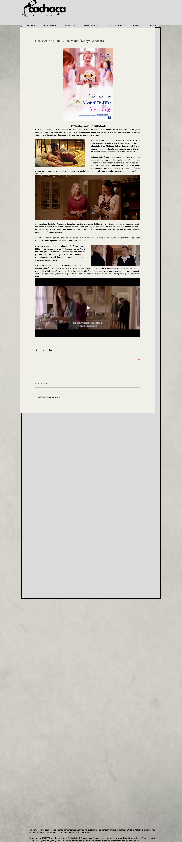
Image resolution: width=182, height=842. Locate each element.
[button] (69, 25)
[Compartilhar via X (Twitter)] (43, 350)
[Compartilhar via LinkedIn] (50, 350)
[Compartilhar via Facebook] (36, 350)
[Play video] (87, 307)
